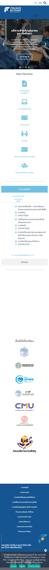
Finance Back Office (24, 172)
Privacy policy (33, 566)
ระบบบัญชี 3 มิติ (24, 108)
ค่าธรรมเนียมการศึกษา (24, 91)
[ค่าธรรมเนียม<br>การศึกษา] (24, 83)
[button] (36, 16)
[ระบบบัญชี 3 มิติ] (24, 102)
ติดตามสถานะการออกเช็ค (24, 156)
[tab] (24, 189)
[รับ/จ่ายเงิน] (24, 118)
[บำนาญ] (24, 133)
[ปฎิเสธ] (45, 561)
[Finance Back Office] (24, 165)
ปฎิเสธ (22, 566)
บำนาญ (24, 140)
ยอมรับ (13, 566)
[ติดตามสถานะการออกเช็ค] (24, 149)
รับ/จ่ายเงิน (24, 124)
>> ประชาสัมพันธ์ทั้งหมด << (22, 255)
